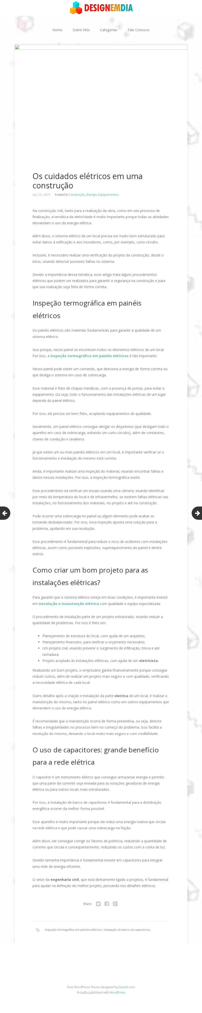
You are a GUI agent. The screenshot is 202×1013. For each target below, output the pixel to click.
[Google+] (115, 904)
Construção (77, 195)
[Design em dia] (101, 7)
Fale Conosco (139, 30)
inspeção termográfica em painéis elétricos (89, 355)
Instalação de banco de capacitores (127, 929)
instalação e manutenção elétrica (69, 603)
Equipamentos (108, 195)
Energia (91, 195)
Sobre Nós (81, 30)
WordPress (117, 992)
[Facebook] (106, 904)
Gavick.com (127, 987)
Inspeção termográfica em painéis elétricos (73, 929)
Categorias (108, 30)
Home (57, 30)
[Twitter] (98, 904)
